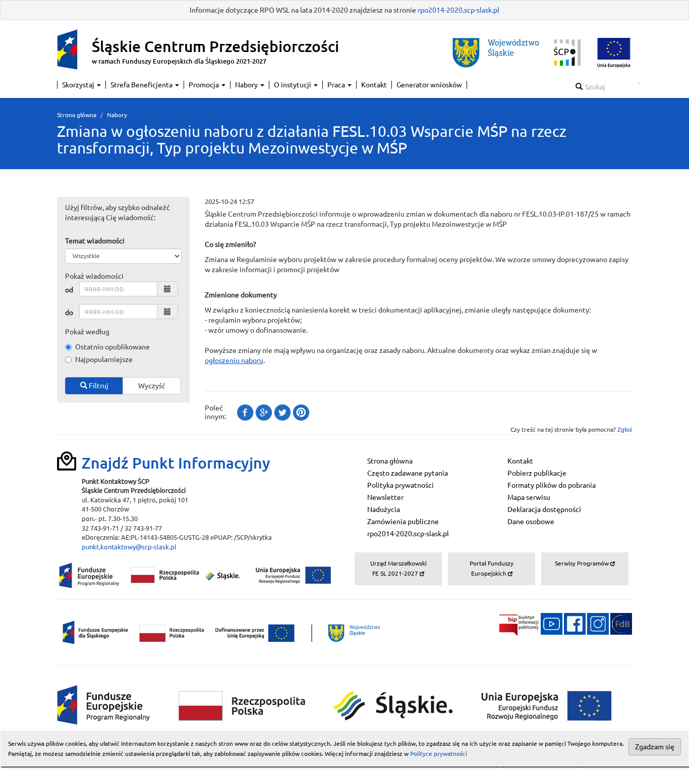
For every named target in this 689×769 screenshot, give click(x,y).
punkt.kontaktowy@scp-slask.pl (129, 546)
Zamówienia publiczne (403, 522)
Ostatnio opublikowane (112, 347)
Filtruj (97, 386)
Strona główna (76, 115)
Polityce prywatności (438, 753)
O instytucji (293, 85)
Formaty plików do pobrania (551, 485)
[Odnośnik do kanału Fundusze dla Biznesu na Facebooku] (575, 623)
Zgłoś (624, 429)
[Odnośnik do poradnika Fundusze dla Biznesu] (621, 623)
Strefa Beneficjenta (142, 85)
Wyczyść (151, 386)
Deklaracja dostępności (544, 509)
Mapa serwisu (528, 497)
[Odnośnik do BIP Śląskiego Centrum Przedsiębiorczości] (515, 623)
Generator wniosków (429, 85)
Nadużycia (383, 509)
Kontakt (374, 85)
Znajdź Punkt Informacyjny (176, 463)
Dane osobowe (530, 522)
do (69, 313)
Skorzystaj (79, 85)
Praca (337, 85)
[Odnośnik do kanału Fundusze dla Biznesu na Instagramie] (598, 623)
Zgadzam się (654, 747)
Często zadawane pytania (407, 473)
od (69, 290)
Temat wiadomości (95, 241)
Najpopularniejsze (104, 359)
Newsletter (385, 497)
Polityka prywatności (400, 485)
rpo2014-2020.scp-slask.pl (458, 10)
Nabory (247, 85)
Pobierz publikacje (536, 473)
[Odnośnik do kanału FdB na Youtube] (551, 623)
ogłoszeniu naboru (234, 360)
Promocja (204, 85)
